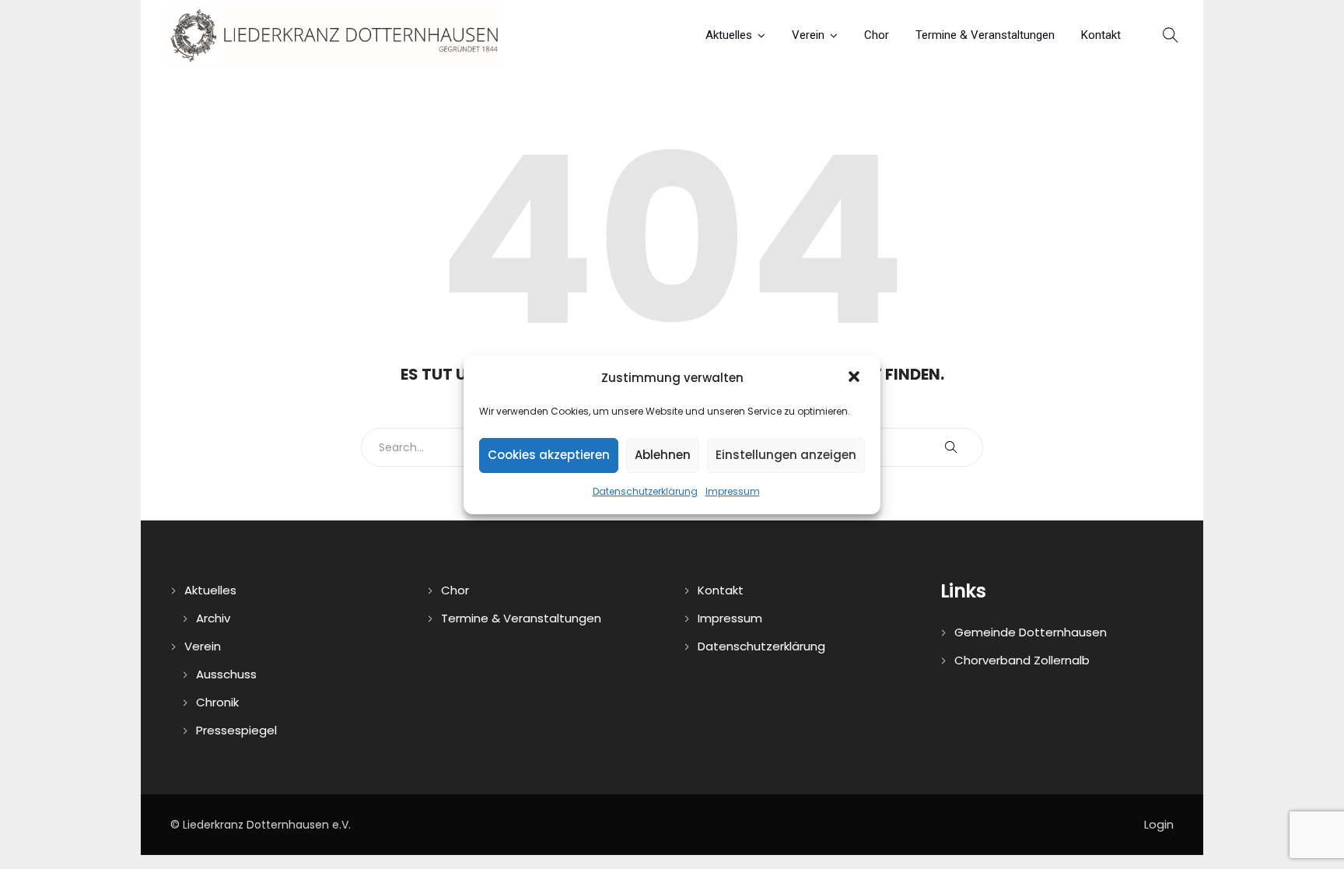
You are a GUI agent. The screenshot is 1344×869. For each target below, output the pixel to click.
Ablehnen (663, 455)
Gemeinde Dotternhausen (1030, 632)
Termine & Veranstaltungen (985, 35)
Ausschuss (226, 674)
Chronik (217, 702)
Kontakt (1101, 35)
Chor (876, 35)
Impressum (732, 491)
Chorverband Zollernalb (1022, 660)
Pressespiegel (236, 730)
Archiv (213, 618)
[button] (855, 378)
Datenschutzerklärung (645, 491)
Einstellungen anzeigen (786, 455)
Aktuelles (728, 35)
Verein (808, 35)
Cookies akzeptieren (549, 455)
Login (1159, 824)
